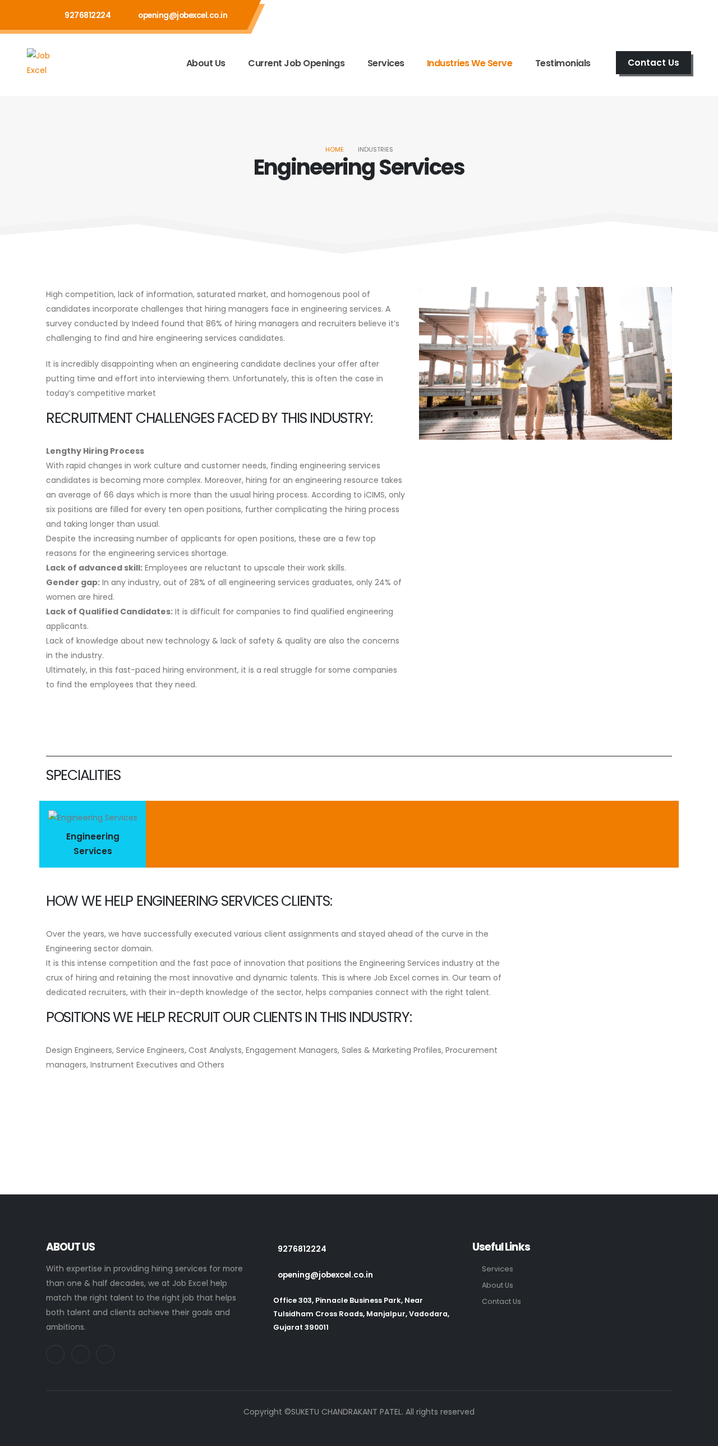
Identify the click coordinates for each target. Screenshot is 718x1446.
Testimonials (563, 63)
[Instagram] (598, 14)
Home (334, 149)
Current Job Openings (296, 63)
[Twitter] (628, 14)
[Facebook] (658, 14)
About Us (205, 63)
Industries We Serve (470, 63)
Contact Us (501, 1301)
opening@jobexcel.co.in (182, 15)
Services (385, 63)
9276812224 (88, 15)
